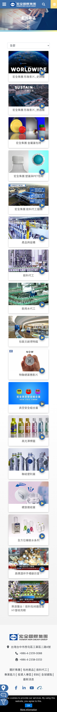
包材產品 (28, 669)
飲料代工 (28, 275)
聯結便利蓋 (28, 474)
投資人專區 (24, 674)
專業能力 (9, 674)
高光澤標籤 (28, 441)
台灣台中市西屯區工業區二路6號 (31, 646)
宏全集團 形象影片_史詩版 (28, 76)
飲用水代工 (28, 308)
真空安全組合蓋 (28, 407)
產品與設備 (28, 242)
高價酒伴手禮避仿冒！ (28, 573)
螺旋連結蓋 (28, 507)
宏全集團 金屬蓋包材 (28, 143)
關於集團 (15, 669)
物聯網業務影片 (28, 374)
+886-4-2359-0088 (31, 653)
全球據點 (46, 674)
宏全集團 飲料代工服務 (29, 209)
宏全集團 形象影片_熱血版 (28, 109)
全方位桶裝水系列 (29, 540)
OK (28, 705)
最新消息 (28, 679)
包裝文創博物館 (28, 341)
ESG (36, 674)
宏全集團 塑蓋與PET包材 (28, 176)
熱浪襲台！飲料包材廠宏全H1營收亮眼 (28, 608)
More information (28, 709)
